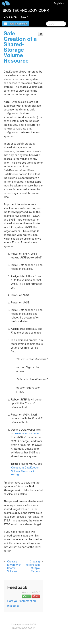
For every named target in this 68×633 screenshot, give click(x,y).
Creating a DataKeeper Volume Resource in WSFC (25, 471)
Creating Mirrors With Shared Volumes (14, 566)
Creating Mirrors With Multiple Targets (33, 566)
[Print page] (40, 34)
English (58, 3)
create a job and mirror (28, 433)
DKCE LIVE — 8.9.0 (15, 16)
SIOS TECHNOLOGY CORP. (26, 10)
